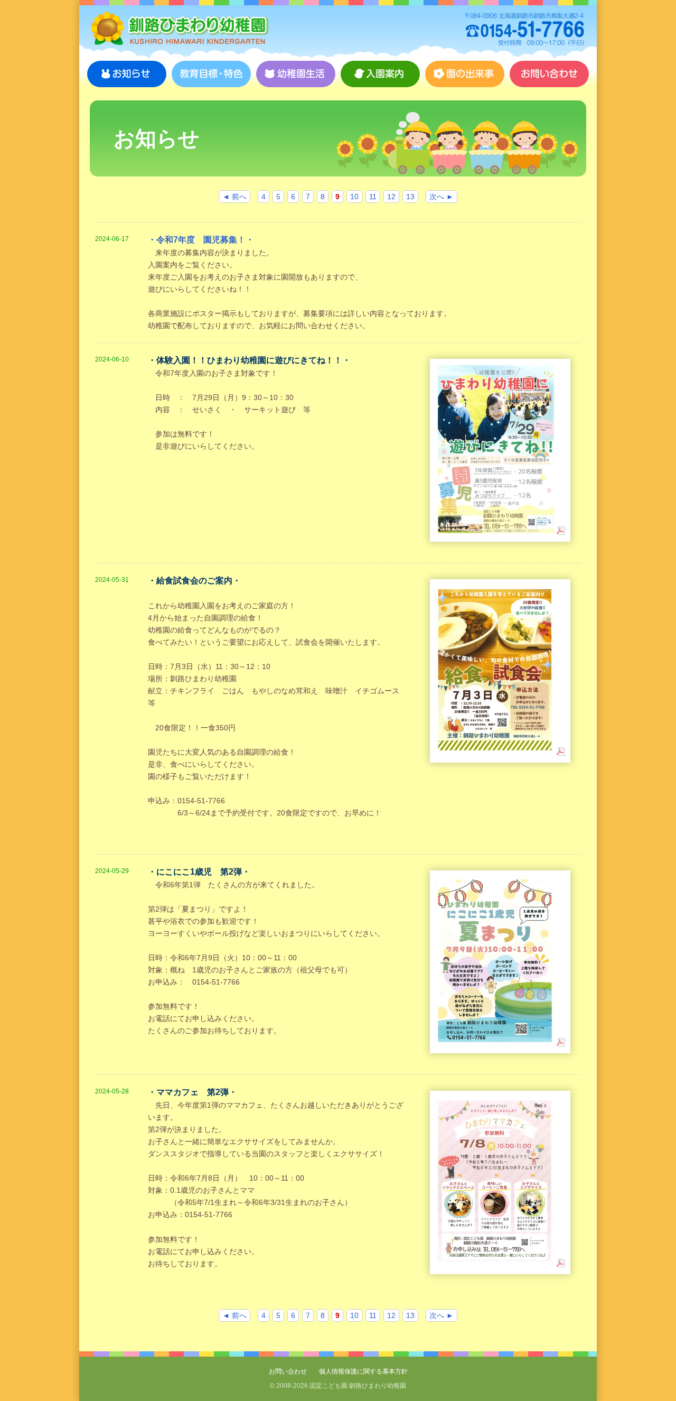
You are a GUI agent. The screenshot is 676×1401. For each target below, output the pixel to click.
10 (354, 196)
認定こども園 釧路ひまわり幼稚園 (179, 29)
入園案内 (380, 74)
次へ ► (441, 196)
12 (391, 196)
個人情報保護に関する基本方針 (363, 1371)
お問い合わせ (549, 74)
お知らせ (126, 74)
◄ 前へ (234, 196)
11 (373, 196)
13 (410, 196)
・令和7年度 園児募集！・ (201, 239)
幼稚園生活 (295, 74)
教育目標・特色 (211, 74)
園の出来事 (464, 74)
